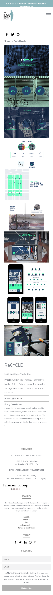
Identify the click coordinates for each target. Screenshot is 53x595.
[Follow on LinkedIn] (26, 542)
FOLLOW (26, 535)
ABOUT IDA (26, 496)
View (19, 398)
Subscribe (26, 588)
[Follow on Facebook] (16, 542)
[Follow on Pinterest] (36, 542)
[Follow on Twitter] (21, 542)
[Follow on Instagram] (31, 542)
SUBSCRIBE (26, 550)
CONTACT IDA (26, 449)
